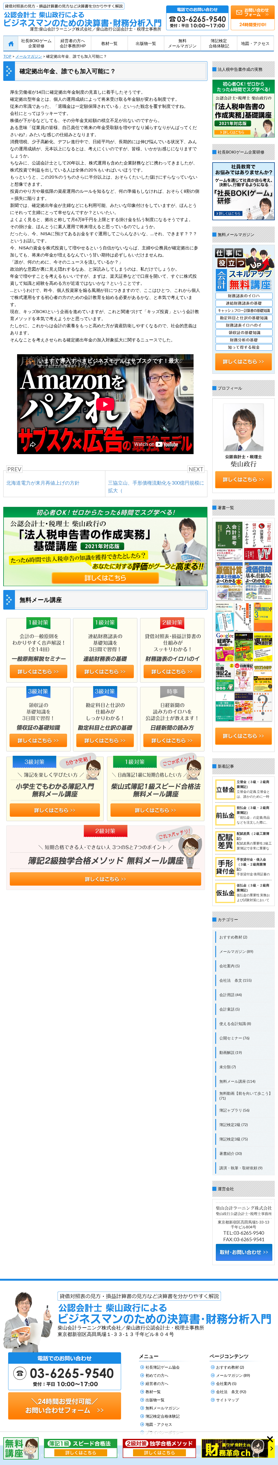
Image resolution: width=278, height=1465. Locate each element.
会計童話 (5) (229, 1009)
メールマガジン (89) (236, 951)
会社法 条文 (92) (231, 1391)
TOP (7, 56)
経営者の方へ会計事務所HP (73, 43)
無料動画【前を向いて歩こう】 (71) (246, 1095)
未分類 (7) (227, 1067)
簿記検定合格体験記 (219, 43)
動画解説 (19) (230, 1052)
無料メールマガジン (182, 43)
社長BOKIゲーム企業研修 (36, 43)
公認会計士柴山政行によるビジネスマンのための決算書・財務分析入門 (82, 15)
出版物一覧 (146, 43)
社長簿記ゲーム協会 (163, 1367)
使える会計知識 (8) (235, 1023)
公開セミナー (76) (234, 1038)
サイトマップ (227, 1399)
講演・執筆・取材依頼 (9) (241, 1168)
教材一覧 (109, 43)
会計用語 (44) (230, 994)
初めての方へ (157, 1375)
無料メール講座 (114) (237, 1081)
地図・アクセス (255, 43)
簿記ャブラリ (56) (234, 1110)
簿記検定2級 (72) (233, 1124)
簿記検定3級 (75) (233, 1139)
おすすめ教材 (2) (233, 937)
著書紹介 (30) (230, 1153)
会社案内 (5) (229, 966)
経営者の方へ (157, 1383)
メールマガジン (28, 56)
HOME (10, 43)
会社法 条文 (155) (235, 980)
